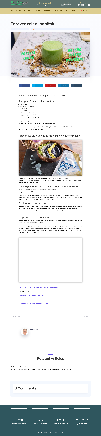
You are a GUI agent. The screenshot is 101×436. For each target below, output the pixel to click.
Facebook (82, 419)
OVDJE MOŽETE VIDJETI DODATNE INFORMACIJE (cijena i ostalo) (38, 287)
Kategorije (36, 11)
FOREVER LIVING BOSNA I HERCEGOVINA (34, 304)
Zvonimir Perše (35, 329)
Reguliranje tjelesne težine (38, 29)
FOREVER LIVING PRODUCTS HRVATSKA (34, 295)
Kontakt (75, 11)
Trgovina (26, 11)
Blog (68, 11)
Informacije (58, 11)
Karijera (47, 11)
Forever (18, 11)
